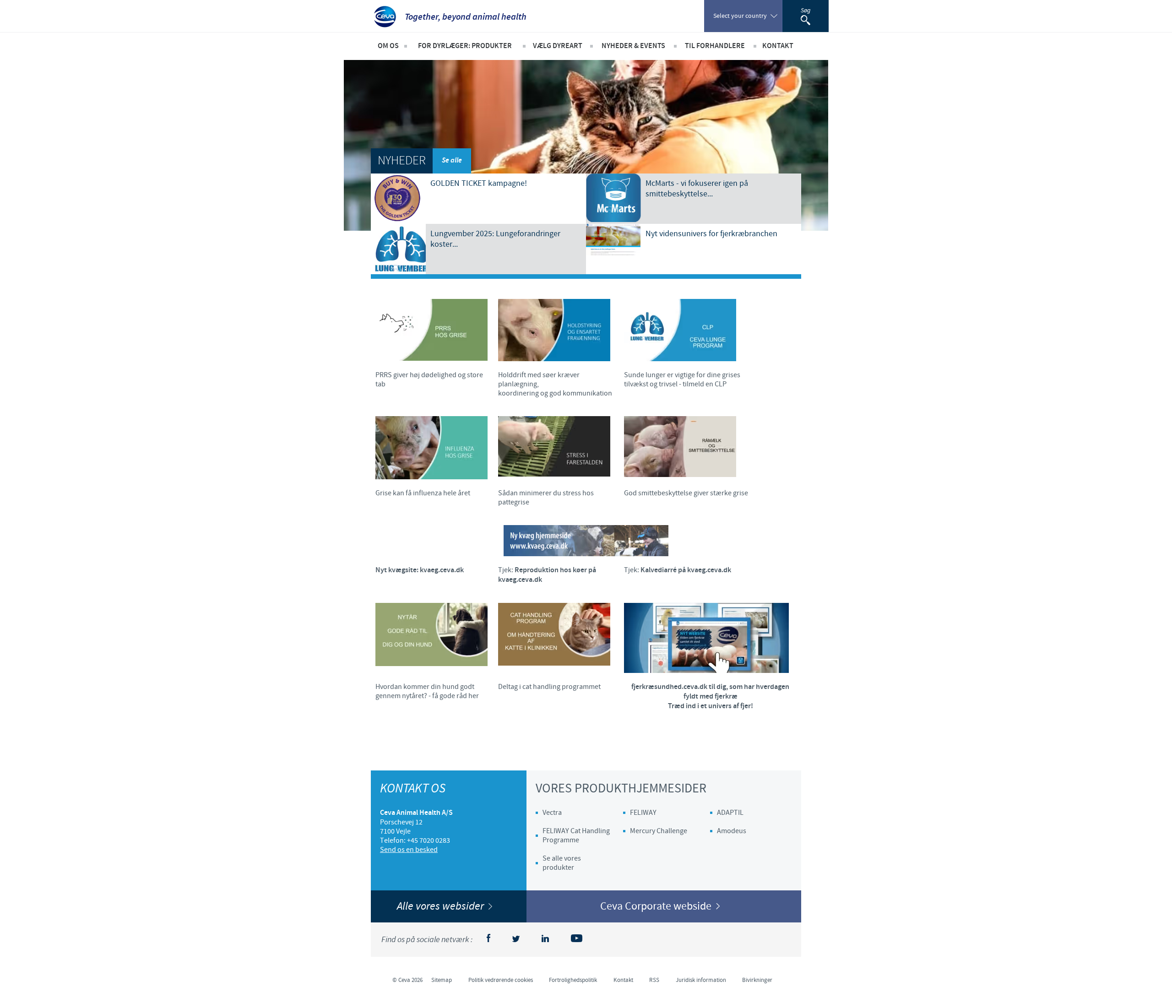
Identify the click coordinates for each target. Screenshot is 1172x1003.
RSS (654, 980)
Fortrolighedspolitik (573, 980)
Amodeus (731, 830)
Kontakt (623, 980)
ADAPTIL (730, 812)
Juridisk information (701, 980)
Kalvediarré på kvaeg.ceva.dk (685, 570)
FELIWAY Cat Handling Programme (576, 835)
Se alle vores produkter (562, 863)
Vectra (552, 812)
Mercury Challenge (658, 830)
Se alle (452, 160)
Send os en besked (409, 849)
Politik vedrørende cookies (500, 980)
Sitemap (441, 980)
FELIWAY (643, 812)
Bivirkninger (757, 980)
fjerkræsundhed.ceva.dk (669, 687)
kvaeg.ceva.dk (442, 570)
